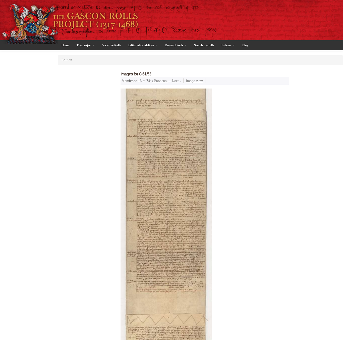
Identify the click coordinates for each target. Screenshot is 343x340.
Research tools (174, 45)
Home (65, 45)
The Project (84, 45)
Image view (194, 81)
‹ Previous (160, 81)
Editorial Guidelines (141, 45)
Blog (245, 45)
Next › (176, 81)
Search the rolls (204, 45)
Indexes (226, 45)
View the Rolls (111, 45)
